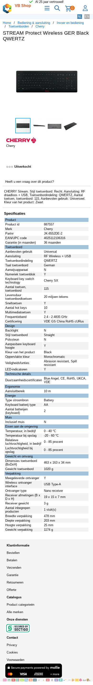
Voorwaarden (15, 660)
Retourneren (15, 582)
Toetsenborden (19, 26)
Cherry (40, 26)
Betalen (12, 560)
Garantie (12, 575)
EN (87, 16)
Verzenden (14, 567)
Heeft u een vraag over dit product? (29, 181)
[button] (86, 50)
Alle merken (15, 612)
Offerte (11, 590)
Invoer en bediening (70, 23)
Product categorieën (20, 604)
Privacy (12, 645)
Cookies (12, 652)
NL (80, 16)
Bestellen (13, 553)
